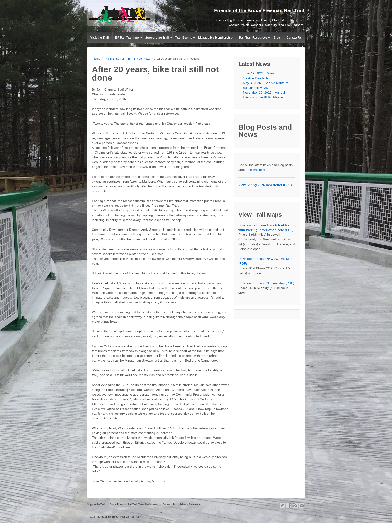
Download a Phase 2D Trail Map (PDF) (266, 283)
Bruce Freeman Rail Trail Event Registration (134, 504)
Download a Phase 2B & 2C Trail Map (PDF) (265, 261)
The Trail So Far (114, 58)
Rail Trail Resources (253, 37)
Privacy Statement (190, 504)
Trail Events (183, 37)
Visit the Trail (99, 37)
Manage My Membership (215, 37)
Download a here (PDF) (266, 227)
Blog (277, 37)
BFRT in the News (139, 58)
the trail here (256, 169)
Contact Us (294, 37)
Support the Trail (157, 37)
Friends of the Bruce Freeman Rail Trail (117, 516)
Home (96, 58)
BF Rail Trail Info (127, 37)
